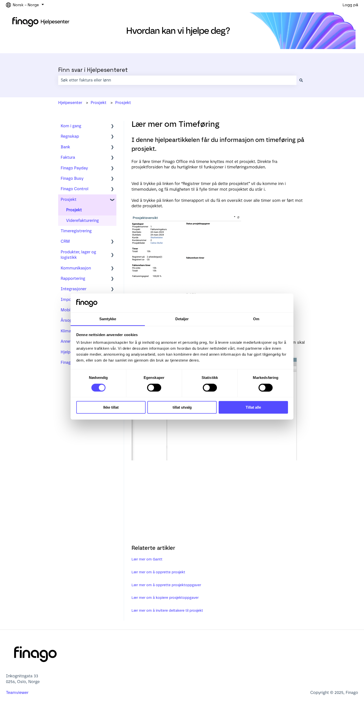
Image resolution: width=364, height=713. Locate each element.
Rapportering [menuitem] (73, 278)
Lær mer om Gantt (146, 559)
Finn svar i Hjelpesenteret (93, 70)
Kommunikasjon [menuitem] (76, 268)
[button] (112, 126)
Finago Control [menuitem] (74, 188)
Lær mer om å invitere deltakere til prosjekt (167, 610)
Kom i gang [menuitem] (71, 126)
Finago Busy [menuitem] (72, 178)
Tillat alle (253, 407)
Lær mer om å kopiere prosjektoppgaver (165, 598)
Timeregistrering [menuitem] (76, 231)
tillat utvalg (182, 407)
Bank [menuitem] (65, 147)
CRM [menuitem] (65, 241)
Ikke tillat (111, 407)
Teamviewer (17, 692)
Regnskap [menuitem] (70, 136)
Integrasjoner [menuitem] (73, 289)
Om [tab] (256, 319)
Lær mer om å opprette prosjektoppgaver (166, 585)
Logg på (350, 4)
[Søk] (301, 80)
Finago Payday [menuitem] (74, 168)
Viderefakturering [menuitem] (82, 220)
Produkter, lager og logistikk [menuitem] (78, 255)
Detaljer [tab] (182, 319)
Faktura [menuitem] (68, 157)
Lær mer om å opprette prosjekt (158, 572)
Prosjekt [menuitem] (69, 199)
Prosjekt (98, 102)
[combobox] (177, 80)
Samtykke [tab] (107, 319)
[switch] (154, 388)
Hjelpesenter (70, 102)
